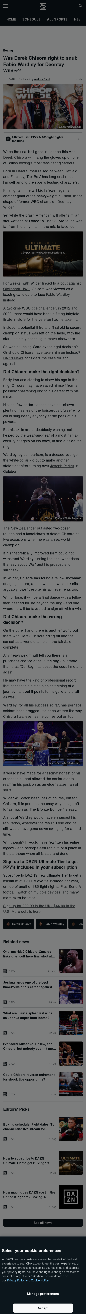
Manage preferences (43, 1293)
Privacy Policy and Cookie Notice (28, 1280)
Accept (43, 1308)
